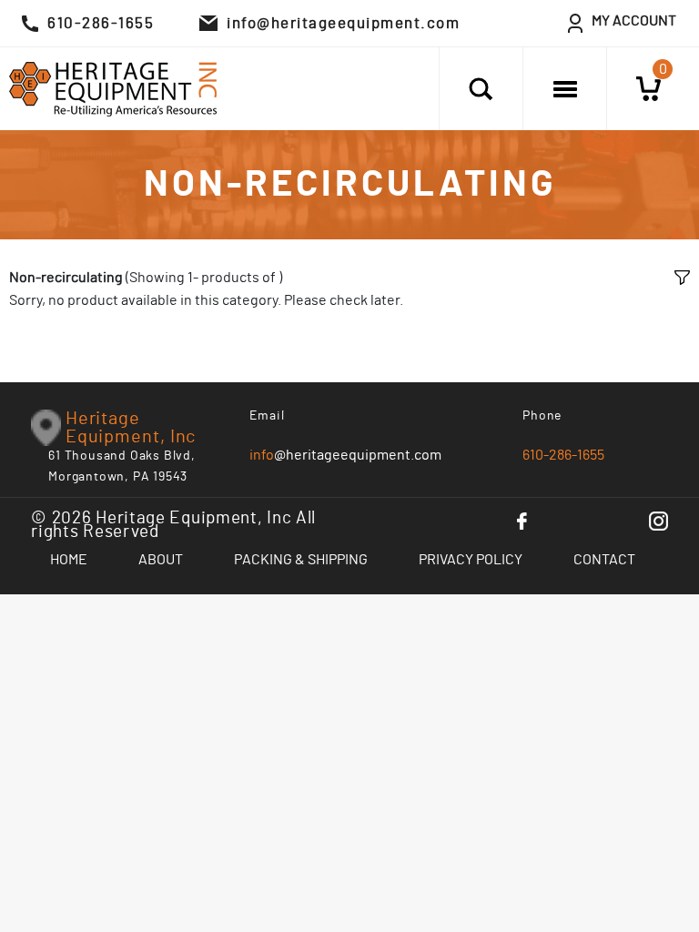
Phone (542, 416)
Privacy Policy (470, 559)
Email (267, 416)
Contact (604, 559)
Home (68, 559)
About (160, 559)
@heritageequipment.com (345, 455)
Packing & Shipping (301, 559)
